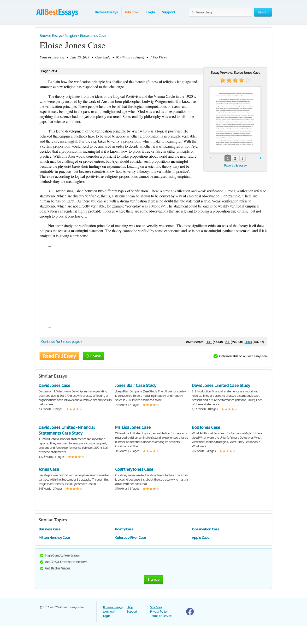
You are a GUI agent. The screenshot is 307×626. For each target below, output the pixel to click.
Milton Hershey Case (54, 537)
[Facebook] (190, 614)
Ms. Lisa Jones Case (132, 427)
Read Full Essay (59, 356)
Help (130, 607)
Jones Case (49, 469)
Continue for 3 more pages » (61, 341)
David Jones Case (54, 385)
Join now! (132, 12)
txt (209, 341)
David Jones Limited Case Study (221, 385)
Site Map (156, 607)
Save (97, 356)
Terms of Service (160, 616)
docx (248, 341)
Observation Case (205, 529)
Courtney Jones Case (134, 469)
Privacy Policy (158, 611)
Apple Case (200, 537)
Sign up (153, 579)
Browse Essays (106, 12)
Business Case (49, 529)
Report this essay (235, 165)
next (261, 158)
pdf (227, 341)
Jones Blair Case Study (135, 385)
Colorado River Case (130, 537)
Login (150, 12)
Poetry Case (124, 529)
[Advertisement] (153, 285)
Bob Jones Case (206, 427)
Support (168, 12)
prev (210, 158)
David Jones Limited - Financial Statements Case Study (67, 430)
